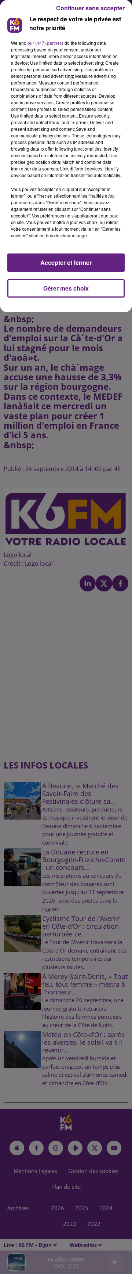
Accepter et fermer (66, 262)
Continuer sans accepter (90, 8)
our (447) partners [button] (45, 43)
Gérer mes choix (66, 288)
